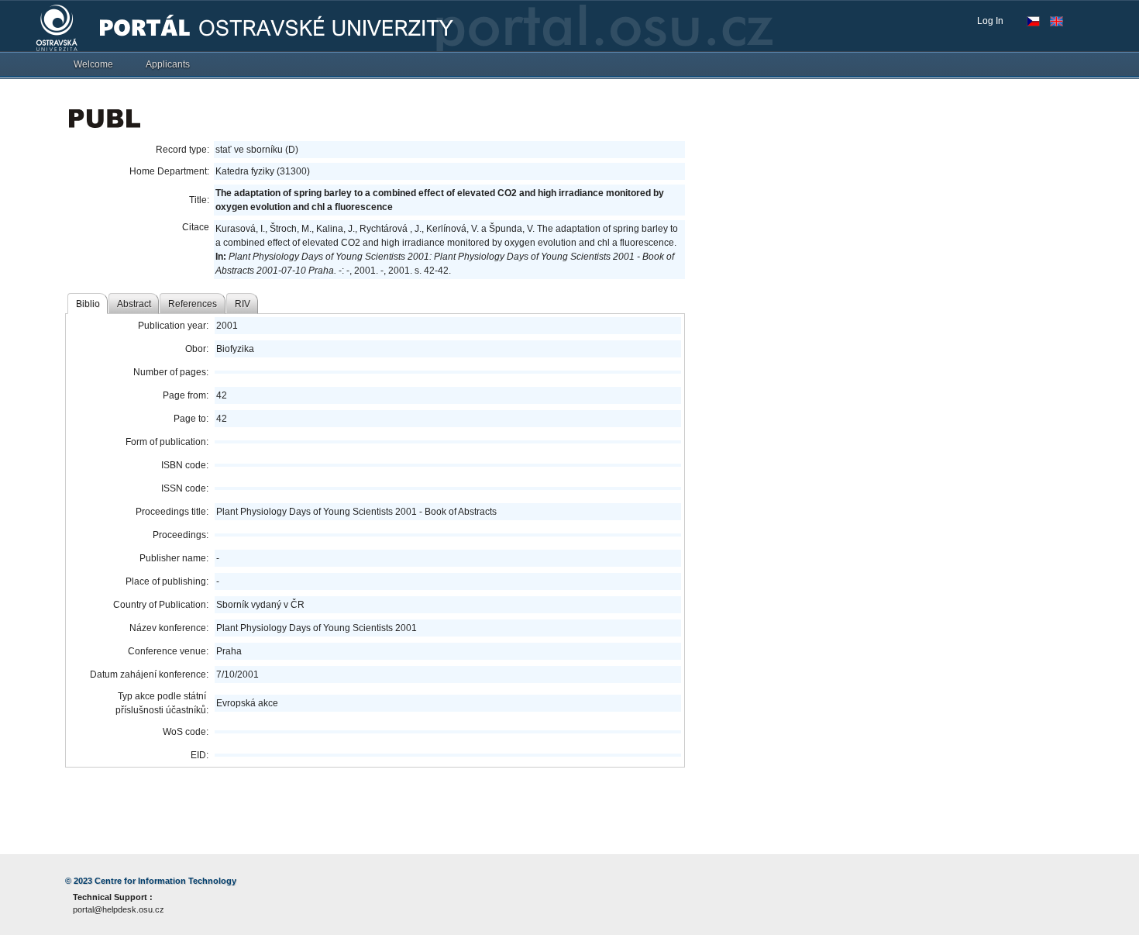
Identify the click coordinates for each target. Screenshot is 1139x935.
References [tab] (192, 303)
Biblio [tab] (88, 303)
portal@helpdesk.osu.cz (118, 909)
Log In (990, 21)
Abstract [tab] (134, 303)
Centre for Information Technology (165, 880)
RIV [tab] (242, 303)
